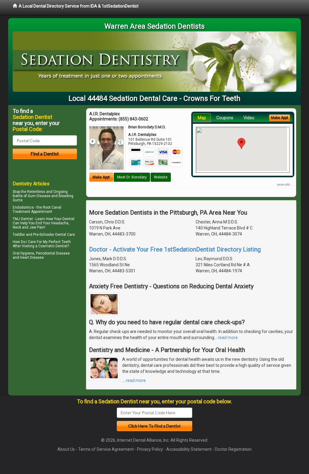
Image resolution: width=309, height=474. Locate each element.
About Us (66, 449)
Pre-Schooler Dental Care (54, 234)
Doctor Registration (233, 449)
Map (202, 117)
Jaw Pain (36, 227)
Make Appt (101, 177)
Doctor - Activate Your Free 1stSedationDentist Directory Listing (175, 249)
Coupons (224, 117)
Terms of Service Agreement (106, 449)
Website (160, 177)
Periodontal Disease (53, 253)
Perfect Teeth (60, 242)
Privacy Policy (150, 449)
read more (228, 337)
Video (249, 117)
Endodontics (23, 207)
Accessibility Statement (189, 449)
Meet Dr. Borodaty (132, 177)
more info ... (285, 184)
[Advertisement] (44, 314)
